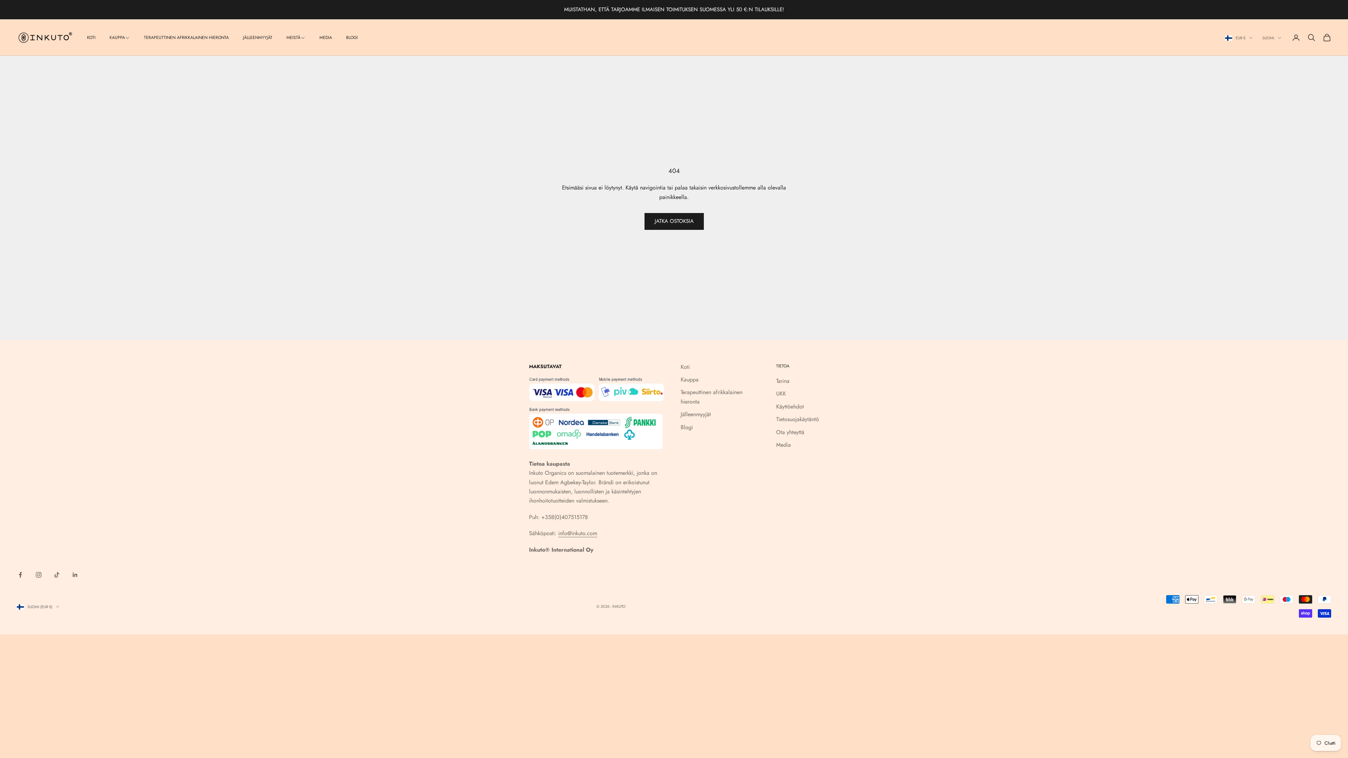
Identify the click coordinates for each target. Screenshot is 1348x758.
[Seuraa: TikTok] (56, 574)
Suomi (1268, 38)
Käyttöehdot (790, 407)
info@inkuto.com (577, 533)
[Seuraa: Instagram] (38, 574)
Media (325, 37)
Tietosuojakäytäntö (797, 419)
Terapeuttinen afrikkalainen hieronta (186, 37)
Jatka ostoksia (674, 221)
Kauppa (117, 37)
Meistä (293, 37)
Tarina (782, 381)
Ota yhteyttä (790, 432)
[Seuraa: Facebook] (20, 574)
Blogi (352, 37)
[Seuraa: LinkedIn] (75, 574)
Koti (91, 37)
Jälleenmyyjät (257, 37)
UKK (781, 394)
